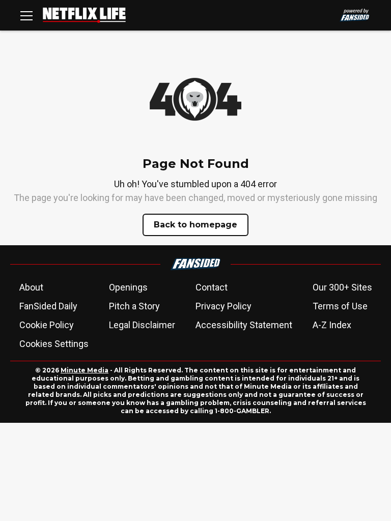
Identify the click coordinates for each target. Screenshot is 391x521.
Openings (128, 287)
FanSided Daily (48, 306)
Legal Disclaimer (142, 325)
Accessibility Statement (244, 325)
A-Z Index (332, 325)
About (31, 287)
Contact (212, 287)
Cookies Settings (54, 343)
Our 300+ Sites (342, 287)
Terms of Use (340, 306)
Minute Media (84, 370)
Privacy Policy (224, 306)
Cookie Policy (46, 325)
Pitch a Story (134, 306)
